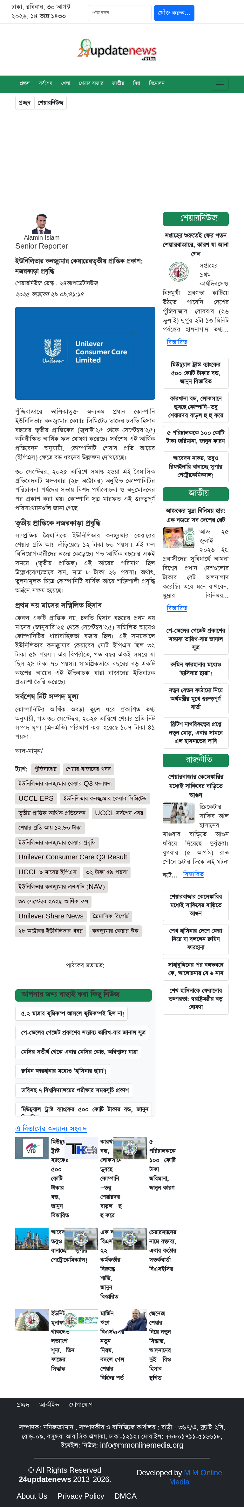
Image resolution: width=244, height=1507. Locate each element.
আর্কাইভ (49, 1404)
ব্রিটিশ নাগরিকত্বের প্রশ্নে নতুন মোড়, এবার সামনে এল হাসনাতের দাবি (196, 732)
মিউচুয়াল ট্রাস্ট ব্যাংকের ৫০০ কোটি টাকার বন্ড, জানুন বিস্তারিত (84, 1113)
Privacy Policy (81, 1496)
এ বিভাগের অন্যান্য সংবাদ (51, 1129)
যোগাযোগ (81, 1404)
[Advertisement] (122, 162)
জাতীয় (118, 84)
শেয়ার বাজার (91, 84)
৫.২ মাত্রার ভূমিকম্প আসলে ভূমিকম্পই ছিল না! (72, 1013)
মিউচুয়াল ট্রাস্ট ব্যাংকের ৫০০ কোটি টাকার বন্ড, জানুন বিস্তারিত (195, 373)
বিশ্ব (136, 84)
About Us (32, 1496)
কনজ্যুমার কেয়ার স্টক (115, 931)
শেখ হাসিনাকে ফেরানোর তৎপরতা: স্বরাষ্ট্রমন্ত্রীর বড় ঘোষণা (196, 999)
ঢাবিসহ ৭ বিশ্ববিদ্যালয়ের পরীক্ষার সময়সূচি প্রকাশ (75, 1090)
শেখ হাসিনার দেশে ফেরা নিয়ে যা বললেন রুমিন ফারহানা (195, 939)
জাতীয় (199, 493)
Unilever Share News (51, 916)
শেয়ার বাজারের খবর (88, 769)
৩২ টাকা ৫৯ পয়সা (106, 872)
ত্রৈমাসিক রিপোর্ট (111, 916)
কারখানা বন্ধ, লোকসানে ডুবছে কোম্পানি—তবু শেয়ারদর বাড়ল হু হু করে (195, 407)
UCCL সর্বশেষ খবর (119, 813)
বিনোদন (157, 84)
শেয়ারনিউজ (50, 103)
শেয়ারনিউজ (198, 218)
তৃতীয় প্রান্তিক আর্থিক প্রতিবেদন (51, 813)
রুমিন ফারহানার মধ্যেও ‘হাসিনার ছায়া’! (196, 669)
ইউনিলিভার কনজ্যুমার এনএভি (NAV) (61, 887)
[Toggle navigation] (220, 84)
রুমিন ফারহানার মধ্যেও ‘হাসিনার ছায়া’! (64, 1071)
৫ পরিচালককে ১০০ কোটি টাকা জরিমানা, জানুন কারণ (195, 437)
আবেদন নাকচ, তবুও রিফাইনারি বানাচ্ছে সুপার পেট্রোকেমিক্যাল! (195, 466)
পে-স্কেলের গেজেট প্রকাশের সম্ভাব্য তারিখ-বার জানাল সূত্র (83, 1033)
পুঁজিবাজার (45, 769)
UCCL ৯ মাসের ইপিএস (47, 872)
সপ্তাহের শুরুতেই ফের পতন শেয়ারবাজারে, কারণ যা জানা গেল (196, 244)
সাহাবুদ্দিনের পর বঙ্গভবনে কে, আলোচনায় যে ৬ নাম (195, 969)
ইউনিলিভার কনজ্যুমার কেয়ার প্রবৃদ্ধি (57, 843)
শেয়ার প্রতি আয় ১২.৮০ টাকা (50, 828)
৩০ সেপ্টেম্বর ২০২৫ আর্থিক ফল (53, 901)
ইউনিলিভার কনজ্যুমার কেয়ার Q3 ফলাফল (65, 784)
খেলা (65, 84)
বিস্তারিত (177, 342)
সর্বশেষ (45, 84)
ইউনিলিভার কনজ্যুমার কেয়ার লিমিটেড (105, 799)
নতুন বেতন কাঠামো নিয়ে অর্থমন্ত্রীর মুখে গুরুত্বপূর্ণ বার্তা (196, 698)
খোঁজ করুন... (174, 13)
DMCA (125, 1496)
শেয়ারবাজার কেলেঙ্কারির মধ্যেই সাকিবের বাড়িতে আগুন (195, 786)
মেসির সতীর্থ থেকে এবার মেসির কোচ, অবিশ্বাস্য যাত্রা (79, 1052)
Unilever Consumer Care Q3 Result (72, 857)
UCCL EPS (36, 799)
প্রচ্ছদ (25, 84)
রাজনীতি (199, 759)
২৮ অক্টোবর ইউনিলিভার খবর (50, 931)
